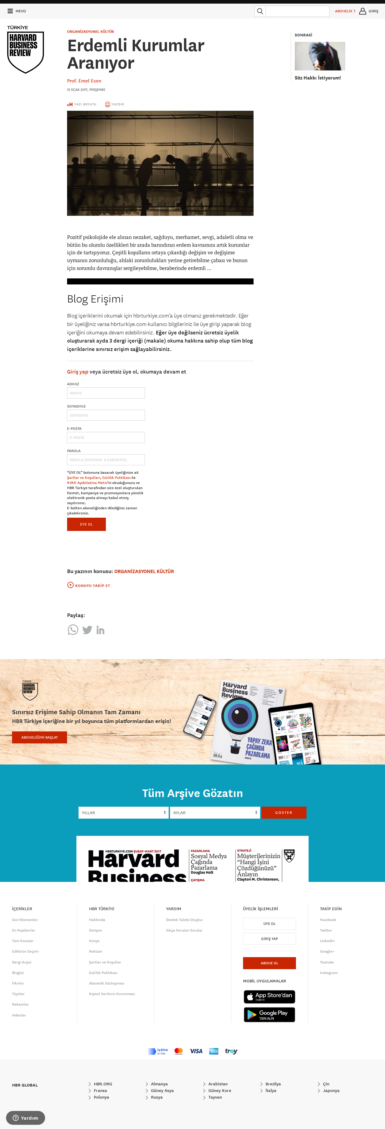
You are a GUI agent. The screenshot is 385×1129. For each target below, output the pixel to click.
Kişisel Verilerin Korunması (112, 993)
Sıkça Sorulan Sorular (184, 930)
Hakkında (97, 919)
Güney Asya (162, 1090)
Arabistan (217, 1084)
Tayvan (214, 1097)
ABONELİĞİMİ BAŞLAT (39, 737)
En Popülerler (23, 930)
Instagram (329, 972)
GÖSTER (284, 812)
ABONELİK (344, 11)
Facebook (328, 919)
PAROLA (74, 450)
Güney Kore (219, 1090)
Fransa (100, 1090)
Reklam (95, 951)
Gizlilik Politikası (116, 477)
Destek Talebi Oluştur (184, 919)
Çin (325, 1084)
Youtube (327, 962)
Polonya (101, 1097)
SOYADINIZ (76, 406)
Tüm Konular (23, 940)
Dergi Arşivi (21, 962)
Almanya (159, 1084)
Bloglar (18, 972)
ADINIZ (73, 384)
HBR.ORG (102, 1084)
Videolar (19, 1015)
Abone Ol (269, 963)
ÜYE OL (86, 524)
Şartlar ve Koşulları (83, 477)
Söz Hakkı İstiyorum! (318, 78)
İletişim (95, 930)
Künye (94, 940)
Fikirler (18, 983)
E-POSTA (74, 428)
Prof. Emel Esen (84, 81)
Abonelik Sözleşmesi (106, 983)
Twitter (326, 930)
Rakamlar (20, 1004)
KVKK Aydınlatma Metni (87, 482)
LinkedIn (327, 940)
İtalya (270, 1090)
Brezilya (272, 1084)
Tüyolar (18, 993)
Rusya (156, 1097)
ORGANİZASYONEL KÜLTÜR (90, 31)
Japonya (331, 1090)
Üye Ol (269, 923)
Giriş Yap (269, 938)
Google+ (327, 951)
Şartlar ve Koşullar (105, 962)
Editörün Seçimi (25, 951)
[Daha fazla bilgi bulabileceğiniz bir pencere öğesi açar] (25, 1118)
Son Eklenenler (25, 919)
